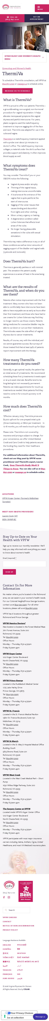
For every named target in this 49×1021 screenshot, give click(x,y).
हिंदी (18, 949)
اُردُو (19, 966)
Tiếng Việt (8, 957)
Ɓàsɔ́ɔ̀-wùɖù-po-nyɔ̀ (28, 961)
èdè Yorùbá (23, 957)
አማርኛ (20, 970)
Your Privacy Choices (22, 1013)
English (7, 945)
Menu (40, 9)
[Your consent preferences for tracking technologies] (4, 1016)
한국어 (5, 953)
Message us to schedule (17, 91)
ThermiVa (7, 138)
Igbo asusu (8, 978)
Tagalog (7, 970)
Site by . (24, 989)
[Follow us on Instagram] (9, 897)
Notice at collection (13, 1017)
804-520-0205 (21, 604)
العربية (5, 966)
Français (7, 974)
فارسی (19, 978)
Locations (8, 494)
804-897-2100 (31, 608)
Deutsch (21, 953)
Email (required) (9, 558)
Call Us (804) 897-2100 (12, 18)
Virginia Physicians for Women (11, 7)
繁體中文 (6, 961)
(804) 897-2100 (9, 893)
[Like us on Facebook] (4, 897)
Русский (22, 945)
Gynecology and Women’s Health (16, 68)
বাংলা (18, 974)
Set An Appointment (37, 18)
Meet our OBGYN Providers (17, 511)
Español (7, 949)
